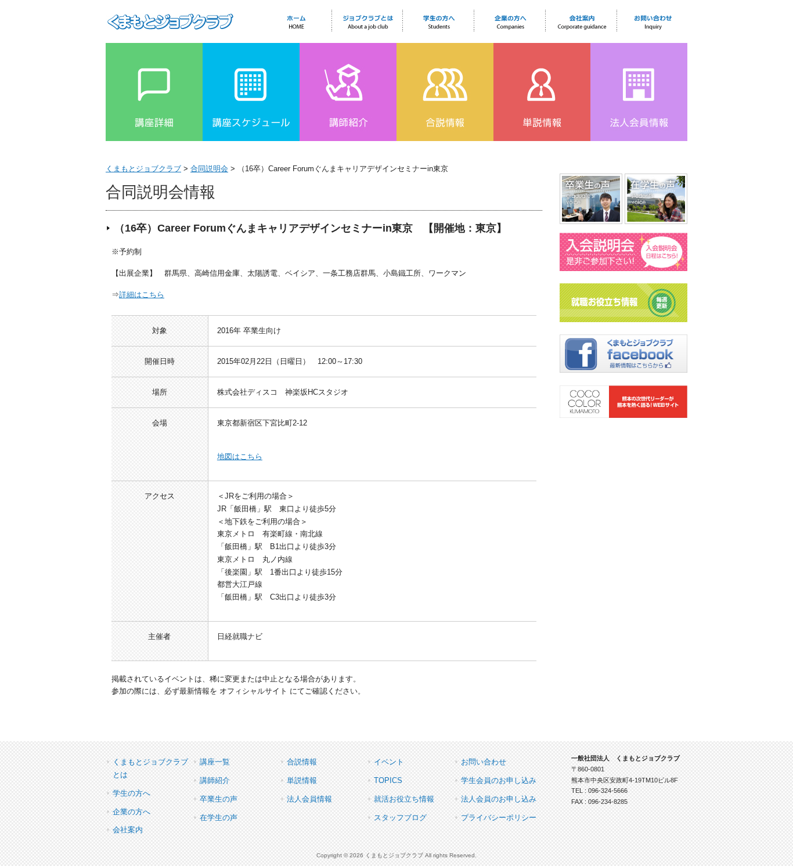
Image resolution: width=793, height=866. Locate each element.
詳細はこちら (141, 294)
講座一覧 (215, 761)
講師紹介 (215, 780)
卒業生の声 (218, 799)
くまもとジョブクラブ (143, 168)
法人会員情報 (309, 799)
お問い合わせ (483, 761)
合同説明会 (209, 168)
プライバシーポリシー (498, 817)
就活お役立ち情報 (404, 799)
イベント (389, 761)
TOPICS (388, 780)
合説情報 (302, 761)
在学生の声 (218, 817)
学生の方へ (131, 793)
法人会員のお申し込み (498, 799)
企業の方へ (131, 811)
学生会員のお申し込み (498, 780)
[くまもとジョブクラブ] (170, 27)
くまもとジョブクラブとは (150, 768)
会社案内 (128, 829)
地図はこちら (239, 456)
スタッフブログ (400, 817)
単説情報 (302, 780)
